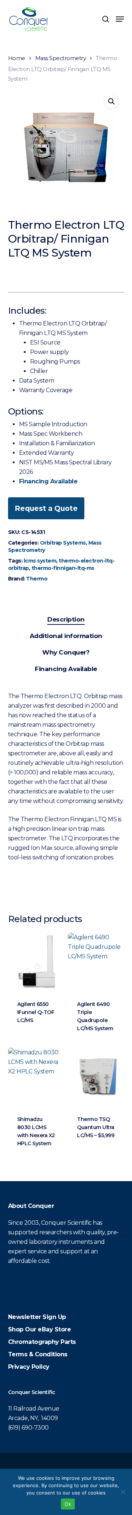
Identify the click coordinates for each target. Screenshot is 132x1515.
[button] (120, 19)
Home (16, 58)
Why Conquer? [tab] (65, 652)
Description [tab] (66, 619)
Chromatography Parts (42, 1341)
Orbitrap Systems (63, 542)
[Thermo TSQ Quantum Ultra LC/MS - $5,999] (97, 1077)
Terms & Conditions (37, 1354)
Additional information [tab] (66, 635)
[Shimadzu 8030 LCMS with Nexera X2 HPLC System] (37, 1077)
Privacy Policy (29, 1366)
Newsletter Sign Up (37, 1316)
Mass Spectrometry (60, 58)
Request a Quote (46, 508)
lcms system (40, 560)
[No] (122, 1492)
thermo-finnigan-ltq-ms (63, 568)
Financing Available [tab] (66, 668)
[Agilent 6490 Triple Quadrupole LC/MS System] (97, 962)
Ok (68, 1504)
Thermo (36, 578)
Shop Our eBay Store (39, 1329)
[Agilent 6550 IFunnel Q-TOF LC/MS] (37, 962)
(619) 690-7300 (28, 1427)
